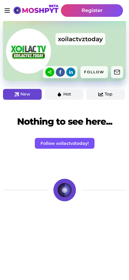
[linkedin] (70, 72)
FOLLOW (94, 72)
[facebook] (60, 72)
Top (108, 94)
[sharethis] (49, 72)
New (25, 94)
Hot (67, 94)
